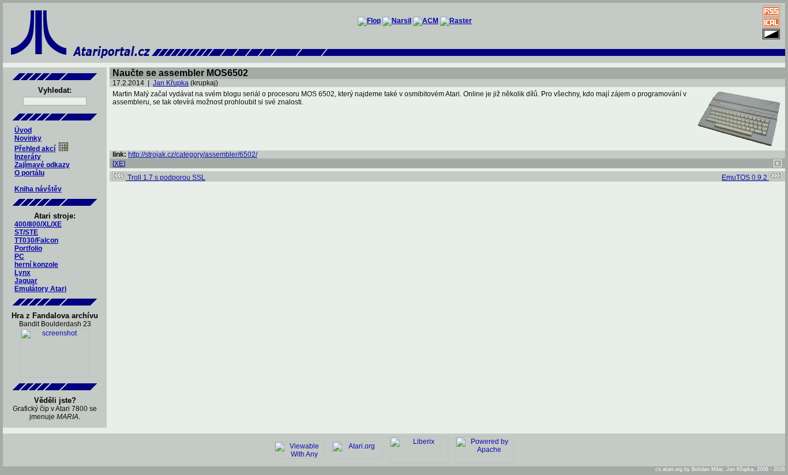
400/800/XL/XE (38, 224)
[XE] (118, 164)
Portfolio (28, 248)
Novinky (28, 138)
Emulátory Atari (40, 289)
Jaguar (25, 281)
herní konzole (36, 265)
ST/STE (26, 232)
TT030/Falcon (36, 240)
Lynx (22, 273)
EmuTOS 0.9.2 (745, 178)
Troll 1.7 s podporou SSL (165, 178)
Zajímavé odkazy (42, 165)
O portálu (29, 173)
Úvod (23, 130)
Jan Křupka (171, 83)
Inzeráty (27, 157)
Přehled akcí (34, 149)
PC (19, 256)
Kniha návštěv (38, 189)
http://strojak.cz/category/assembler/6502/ (192, 154)
